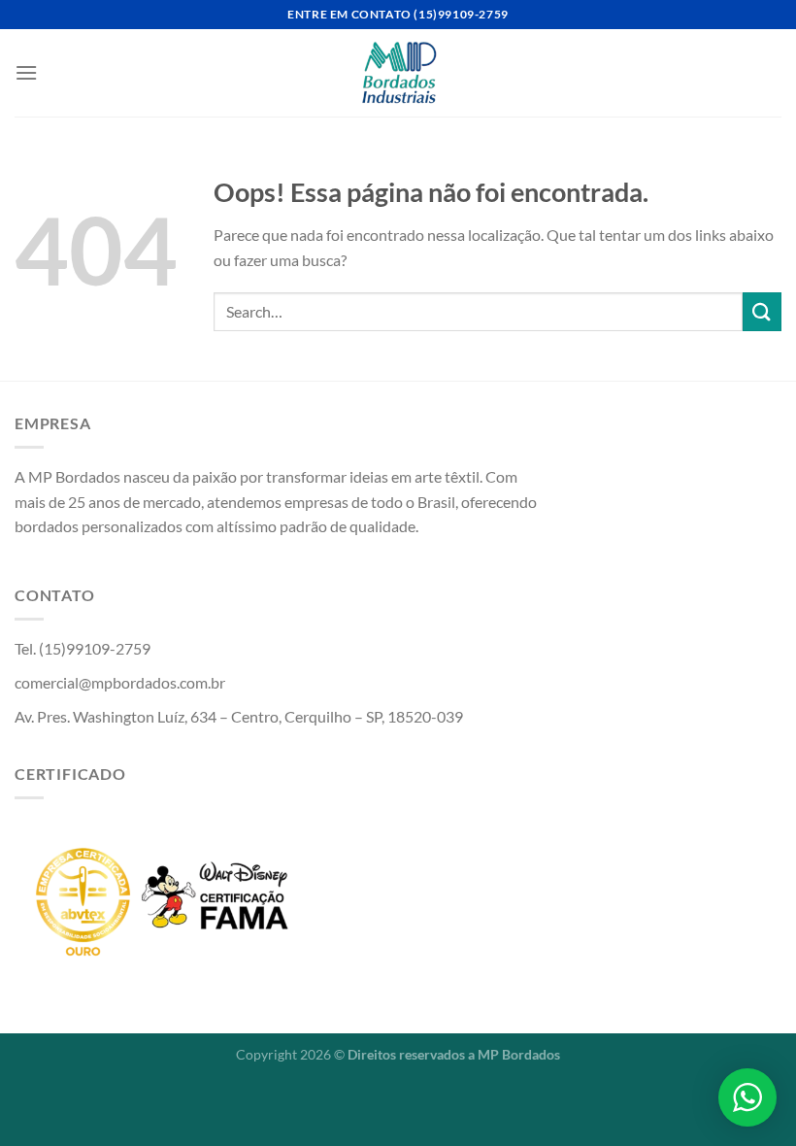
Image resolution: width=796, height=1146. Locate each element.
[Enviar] (762, 311)
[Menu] (26, 72)
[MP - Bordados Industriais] (398, 73)
